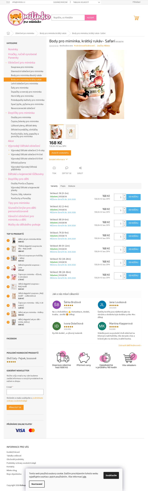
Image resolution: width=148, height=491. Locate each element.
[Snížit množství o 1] (124, 199)
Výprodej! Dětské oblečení (24, 146)
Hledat (90, 17)
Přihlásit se (15, 407)
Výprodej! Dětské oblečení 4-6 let (27, 154)
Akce (11, 141)
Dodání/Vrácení (60, 2)
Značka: (103, 45)
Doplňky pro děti (18, 179)
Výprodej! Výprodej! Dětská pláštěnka (24, 168)
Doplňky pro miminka (21, 113)
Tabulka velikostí (81, 2)
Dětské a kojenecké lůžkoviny (26, 174)
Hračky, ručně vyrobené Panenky (22, 56)
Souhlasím (111, 475)
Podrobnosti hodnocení (84, 45)
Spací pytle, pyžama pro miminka (27, 104)
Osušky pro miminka (21, 117)
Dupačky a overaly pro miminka (26, 91)
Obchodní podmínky (15, 459)
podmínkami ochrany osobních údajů (25, 399)
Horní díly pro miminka (22, 96)
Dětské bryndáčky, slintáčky (24, 129)
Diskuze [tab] (71, 186)
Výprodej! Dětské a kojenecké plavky (25, 189)
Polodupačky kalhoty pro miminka (27, 100)
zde (84, 476)
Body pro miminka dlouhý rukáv (26, 75)
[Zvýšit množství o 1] (124, 195)
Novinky (13, 49)
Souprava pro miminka (22, 67)
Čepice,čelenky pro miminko (25, 121)
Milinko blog (12, 470)
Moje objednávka (14, 474)
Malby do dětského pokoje (24, 224)
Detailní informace (57, 159)
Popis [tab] (63, 186)
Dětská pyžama (18, 162)
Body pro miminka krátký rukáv (26, 79)
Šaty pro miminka (19, 87)
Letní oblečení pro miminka (24, 83)
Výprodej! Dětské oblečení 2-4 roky (28, 150)
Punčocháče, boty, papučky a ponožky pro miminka (25, 135)
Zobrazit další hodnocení (129, 345)
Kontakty (10, 466)
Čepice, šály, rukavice (21, 194)
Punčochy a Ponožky (21, 198)
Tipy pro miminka (18, 203)
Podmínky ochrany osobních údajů (21, 463)
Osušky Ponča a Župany (22, 183)
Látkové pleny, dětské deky (24, 125)
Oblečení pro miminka (21, 62)
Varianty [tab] (54, 186)
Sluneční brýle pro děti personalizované (22, 209)
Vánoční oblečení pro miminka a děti (21, 218)
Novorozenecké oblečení (23, 108)
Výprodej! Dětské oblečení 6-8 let (27, 158)
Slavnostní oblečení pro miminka (27, 71)
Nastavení (37, 484)
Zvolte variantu (60, 153)
